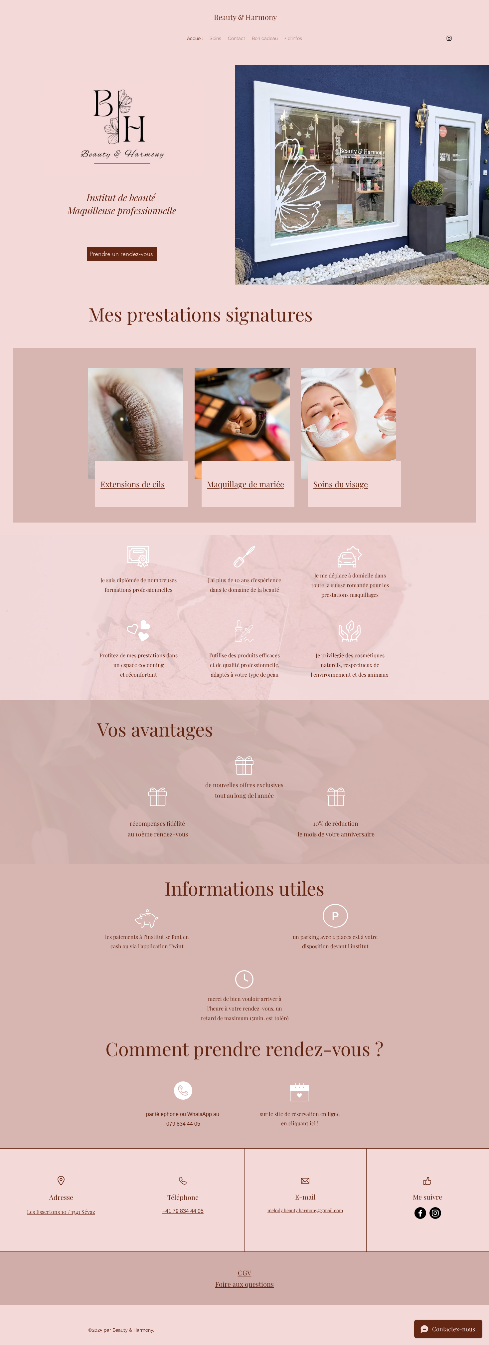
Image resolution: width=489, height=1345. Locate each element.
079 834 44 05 (183, 1124)
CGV (244, 1272)
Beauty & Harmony (245, 17)
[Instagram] (449, 38)
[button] (215, 38)
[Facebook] (420, 1213)
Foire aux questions (244, 1283)
